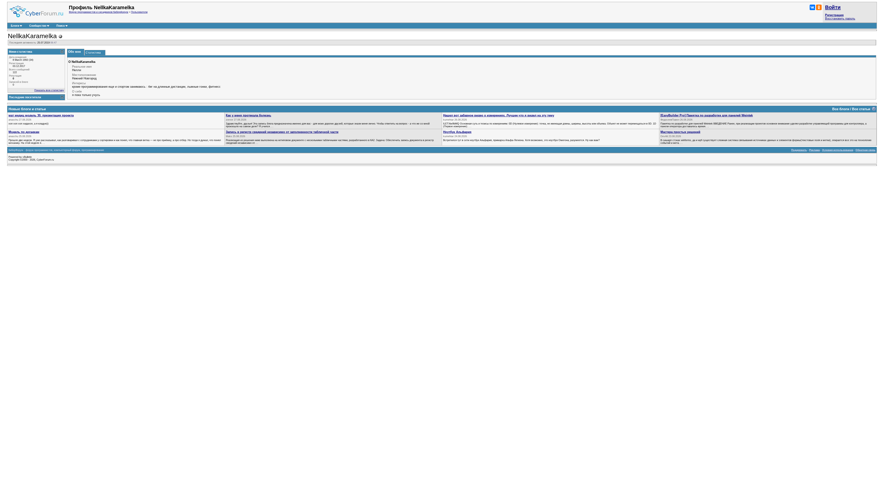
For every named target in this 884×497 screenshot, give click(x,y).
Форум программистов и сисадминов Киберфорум (98, 12)
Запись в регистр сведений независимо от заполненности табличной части (282, 132)
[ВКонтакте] (812, 7)
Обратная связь (865, 150)
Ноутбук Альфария (457, 132)
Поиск (60, 25)
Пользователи (139, 12)
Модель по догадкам (24, 132)
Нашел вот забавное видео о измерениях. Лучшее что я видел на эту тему (498, 115)
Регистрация (834, 15)
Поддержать (799, 150)
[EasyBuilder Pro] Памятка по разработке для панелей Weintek (706, 115)
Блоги (15, 25)
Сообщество (37, 25)
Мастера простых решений (680, 132)
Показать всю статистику (49, 90)
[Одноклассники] (819, 7)
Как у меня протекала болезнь (248, 115)
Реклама (814, 150)
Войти (833, 7)
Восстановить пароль (840, 18)
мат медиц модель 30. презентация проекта (41, 115)
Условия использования (837, 150)
